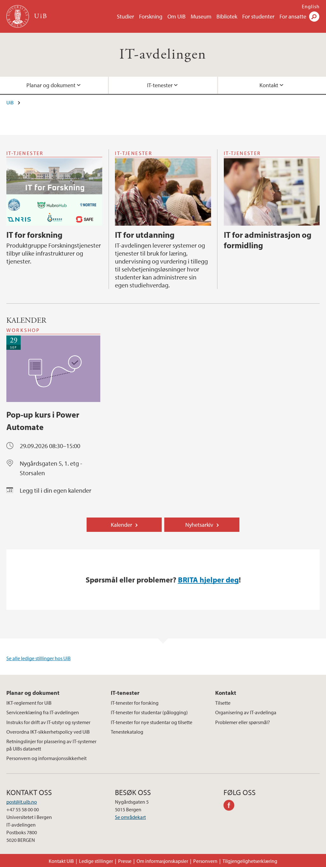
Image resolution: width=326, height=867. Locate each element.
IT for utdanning (144, 234)
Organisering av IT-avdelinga (245, 712)
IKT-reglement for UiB (29, 703)
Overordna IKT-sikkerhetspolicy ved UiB (48, 732)
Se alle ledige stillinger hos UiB (38, 658)
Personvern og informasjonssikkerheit (46, 758)
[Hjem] (18, 16)
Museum (201, 16)
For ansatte (293, 16)
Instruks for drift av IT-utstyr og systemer (48, 722)
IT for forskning (34, 234)
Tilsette (222, 703)
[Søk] (314, 16)
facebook (231, 806)
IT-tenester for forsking (135, 703)
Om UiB (176, 16)
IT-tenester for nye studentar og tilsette (151, 722)
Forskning (150, 16)
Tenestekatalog (127, 732)
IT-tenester (160, 85)
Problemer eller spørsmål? (242, 722)
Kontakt (268, 85)
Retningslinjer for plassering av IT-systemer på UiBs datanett (51, 744)
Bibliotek (226, 16)
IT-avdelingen (162, 55)
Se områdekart (130, 817)
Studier (125, 16)
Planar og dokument (50, 85)
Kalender (121, 524)
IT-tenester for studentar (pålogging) (149, 712)
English (311, 6)
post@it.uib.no (21, 802)
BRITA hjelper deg (208, 579)
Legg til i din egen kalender (55, 490)
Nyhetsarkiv (199, 524)
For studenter (258, 16)
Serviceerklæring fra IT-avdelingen (42, 712)
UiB (10, 102)
